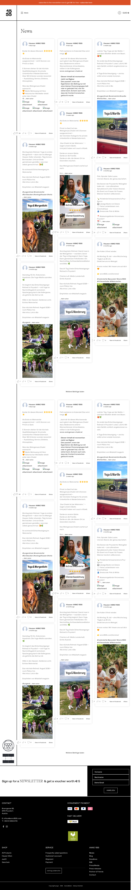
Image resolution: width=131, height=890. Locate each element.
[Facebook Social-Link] (3, 827)
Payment (49, 862)
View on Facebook (40, 133)
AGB (61, 886)
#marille (122, 96)
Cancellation (68, 886)
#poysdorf (112, 279)
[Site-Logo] (9, 12)
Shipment (49, 859)
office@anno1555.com (12, 818)
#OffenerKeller (103, 281)
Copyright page (54, 886)
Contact (92, 875)
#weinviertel (114, 96)
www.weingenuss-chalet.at (71, 71)
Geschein (6, 862)
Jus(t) (4, 859)
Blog (91, 856)
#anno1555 (121, 279)
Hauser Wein (7, 856)
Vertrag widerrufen (53, 871)
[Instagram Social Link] (6, 827)
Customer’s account (54, 856)
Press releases (95, 868)
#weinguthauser (40, 194)
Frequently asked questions (57, 853)
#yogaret (26, 322)
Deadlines (93, 859)
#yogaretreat (102, 96)
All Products (6, 853)
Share (51, 133)
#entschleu (101, 98)
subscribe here (86, 2)
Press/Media (94, 865)
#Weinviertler (115, 281)
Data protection (78, 886)
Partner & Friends (96, 871)
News (91, 853)
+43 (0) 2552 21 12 (10, 821)
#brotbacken (27, 194)
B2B (90, 862)
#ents (49, 194)
